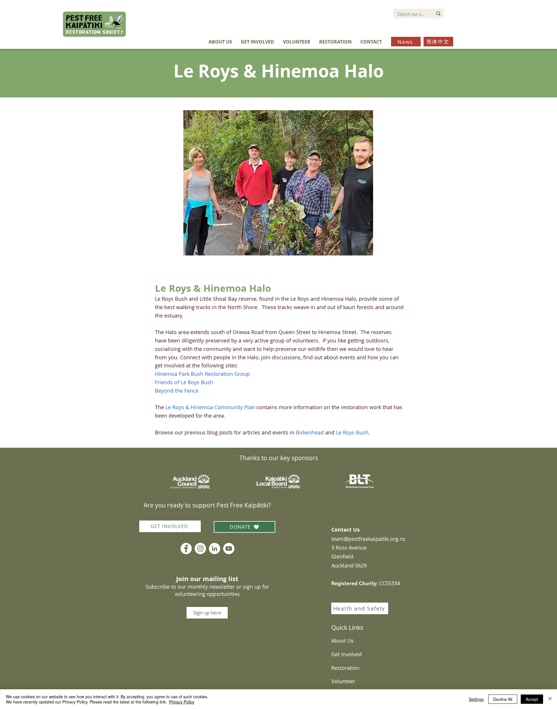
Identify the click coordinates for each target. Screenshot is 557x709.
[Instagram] (200, 548)
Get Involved (346, 654)
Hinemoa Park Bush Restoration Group (203, 373)
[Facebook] (186, 548)
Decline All (502, 699)
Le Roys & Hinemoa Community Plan (210, 407)
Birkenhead (310, 432)
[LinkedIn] (214, 548)
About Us (342, 640)
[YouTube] (228, 548)
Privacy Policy (181, 702)
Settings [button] (476, 699)
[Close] (550, 699)
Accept (532, 699)
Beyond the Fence (176, 390)
